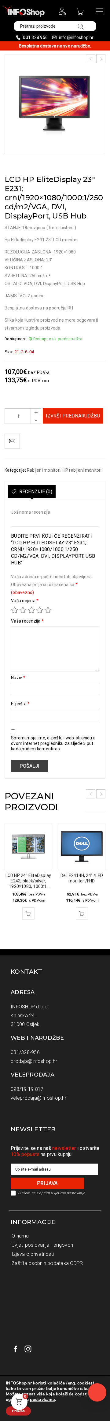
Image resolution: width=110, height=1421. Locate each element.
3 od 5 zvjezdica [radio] (31, 610)
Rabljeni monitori (44, 470)
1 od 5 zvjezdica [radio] (14, 610)
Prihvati (18, 1411)
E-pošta (20, 703)
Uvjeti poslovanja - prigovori (42, 1245)
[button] (28, 913)
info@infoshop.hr (76, 37)
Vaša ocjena (24, 600)
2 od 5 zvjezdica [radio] (23, 610)
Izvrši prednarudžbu (73, 416)
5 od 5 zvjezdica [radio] (48, 610)
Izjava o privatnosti (33, 1254)
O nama (20, 1236)
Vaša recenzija (27, 621)
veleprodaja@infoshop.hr (38, 1098)
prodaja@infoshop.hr (34, 1061)
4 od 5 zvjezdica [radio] (39, 610)
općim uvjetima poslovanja (62, 1193)
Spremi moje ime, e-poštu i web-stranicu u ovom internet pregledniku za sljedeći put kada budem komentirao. (53, 743)
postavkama (42, 1399)
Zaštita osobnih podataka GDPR (47, 1263)
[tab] (32, 491)
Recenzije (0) (35, 491)
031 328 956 (35, 37)
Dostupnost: (16, 339)
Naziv (18, 677)
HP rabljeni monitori (82, 470)
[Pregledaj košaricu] (81, 13)
